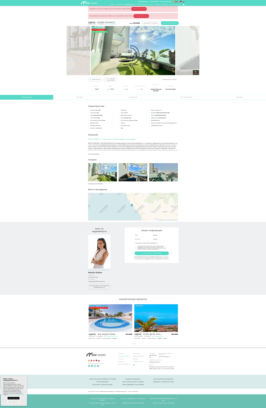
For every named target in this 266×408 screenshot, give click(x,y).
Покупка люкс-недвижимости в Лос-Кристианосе (133, 398)
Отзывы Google (138, 361)
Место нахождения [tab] (186, 97)
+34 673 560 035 (163, 357)
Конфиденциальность (121, 391)
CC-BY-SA (175, 220)
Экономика (239, 97)
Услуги (151, 4)
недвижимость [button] (129, 4)
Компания (119, 4)
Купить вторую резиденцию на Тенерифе (133, 381)
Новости (165, 4)
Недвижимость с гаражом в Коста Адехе (163, 381)
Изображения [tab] (133, 97)
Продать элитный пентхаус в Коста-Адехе (163, 403)
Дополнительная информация (16, 394)
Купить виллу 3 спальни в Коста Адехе (102, 384)
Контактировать (175, 4)
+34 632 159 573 (93, 277)
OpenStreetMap (166, 220)
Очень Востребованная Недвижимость (163, 379)
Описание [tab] (80, 97)
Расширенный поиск (138, 9)
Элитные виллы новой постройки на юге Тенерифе (102, 379)
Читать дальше (93, 154)
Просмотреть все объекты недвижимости (99, 286)
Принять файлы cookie (13, 398)
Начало (112, 4)
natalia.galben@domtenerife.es (96, 281)
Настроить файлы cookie (13, 402)
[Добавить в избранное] (130, 306)
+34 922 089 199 (154, 1)
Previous (93, 51)
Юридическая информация (107, 391)
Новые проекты (142, 4)
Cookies (130, 391)
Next (172, 51)
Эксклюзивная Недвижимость (133, 379)
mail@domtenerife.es (143, 1)
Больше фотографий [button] (95, 184)
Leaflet (158, 220)
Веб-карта (135, 391)
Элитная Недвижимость (102, 381)
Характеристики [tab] (26, 97)
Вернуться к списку (170, 79)
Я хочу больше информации (151, 253)
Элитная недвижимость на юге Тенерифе (133, 384)
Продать (158, 4)
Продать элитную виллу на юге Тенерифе (133, 403)
